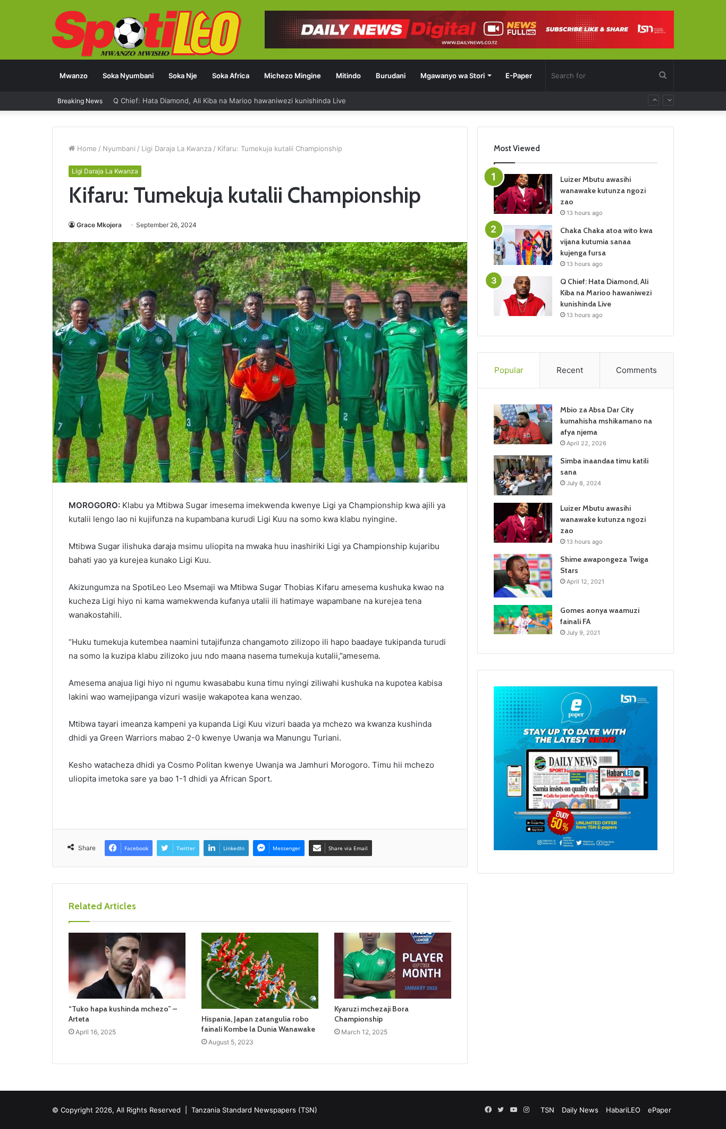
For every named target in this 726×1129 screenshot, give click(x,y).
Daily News (580, 1110)
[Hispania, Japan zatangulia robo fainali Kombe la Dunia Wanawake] (259, 971)
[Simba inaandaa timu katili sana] (523, 475)
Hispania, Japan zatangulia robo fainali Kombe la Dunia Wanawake (258, 1024)
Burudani (391, 75)
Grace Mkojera (99, 225)
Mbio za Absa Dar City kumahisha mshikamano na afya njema (606, 421)
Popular (509, 370)
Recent (569, 370)
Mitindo (348, 75)
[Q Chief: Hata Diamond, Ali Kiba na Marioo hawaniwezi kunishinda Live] (523, 296)
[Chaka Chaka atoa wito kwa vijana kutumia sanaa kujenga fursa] (523, 245)
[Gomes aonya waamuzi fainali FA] (523, 619)
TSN (547, 1110)
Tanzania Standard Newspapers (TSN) (254, 1110)
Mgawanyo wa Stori (452, 75)
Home (86, 148)
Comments (636, 370)
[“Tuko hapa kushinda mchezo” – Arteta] (127, 966)
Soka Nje (182, 75)
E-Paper (518, 75)
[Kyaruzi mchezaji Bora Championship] (392, 966)
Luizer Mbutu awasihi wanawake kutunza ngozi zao (603, 190)
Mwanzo (74, 75)
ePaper (659, 1110)
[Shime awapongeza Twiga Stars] (523, 575)
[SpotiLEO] (147, 35)
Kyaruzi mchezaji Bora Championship (371, 1014)
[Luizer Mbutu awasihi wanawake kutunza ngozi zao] (523, 194)
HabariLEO (623, 1110)
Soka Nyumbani (128, 75)
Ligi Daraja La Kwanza (176, 148)
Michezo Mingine (292, 75)
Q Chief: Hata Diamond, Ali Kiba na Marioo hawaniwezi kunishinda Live (606, 293)
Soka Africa (230, 75)
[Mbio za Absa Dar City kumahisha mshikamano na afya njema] (523, 424)
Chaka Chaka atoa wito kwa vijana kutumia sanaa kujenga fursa (606, 242)
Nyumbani (119, 148)
